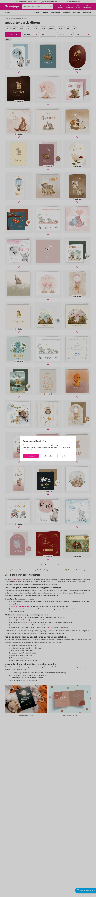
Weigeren (65, 456)
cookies (47, 445)
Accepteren (30, 456)
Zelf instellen (48, 456)
